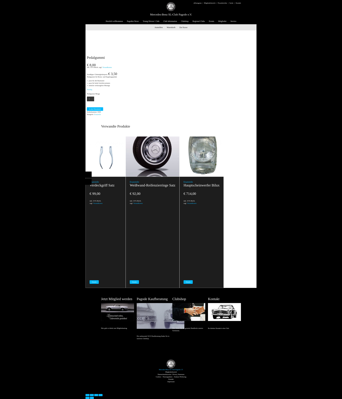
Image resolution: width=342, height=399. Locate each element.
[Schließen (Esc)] (101, 395)
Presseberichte (222, 3)
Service (233, 21)
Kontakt (238, 3)
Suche (231, 3)
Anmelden (159, 27)
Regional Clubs (199, 21)
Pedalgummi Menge (93, 94)
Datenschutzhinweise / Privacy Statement (171, 374)
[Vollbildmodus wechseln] (92, 395)
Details (94, 282)
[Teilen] (96, 395)
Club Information (170, 21)
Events (211, 21)
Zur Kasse (183, 27)
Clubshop (185, 21)
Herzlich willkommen (114, 21)
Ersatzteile (97, 114)
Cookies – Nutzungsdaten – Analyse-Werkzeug (171, 377)
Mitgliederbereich (209, 3)
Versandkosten (107, 67)
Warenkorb (171, 27)
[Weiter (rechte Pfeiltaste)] (92, 398)
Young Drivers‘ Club (151, 21)
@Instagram (198, 3)
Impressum (171, 382)
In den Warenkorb (95, 109)
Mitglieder (222, 21)
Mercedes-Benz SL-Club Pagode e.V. (171, 14)
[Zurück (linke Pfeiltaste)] (87, 398)
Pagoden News (133, 21)
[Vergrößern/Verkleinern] (87, 395)
